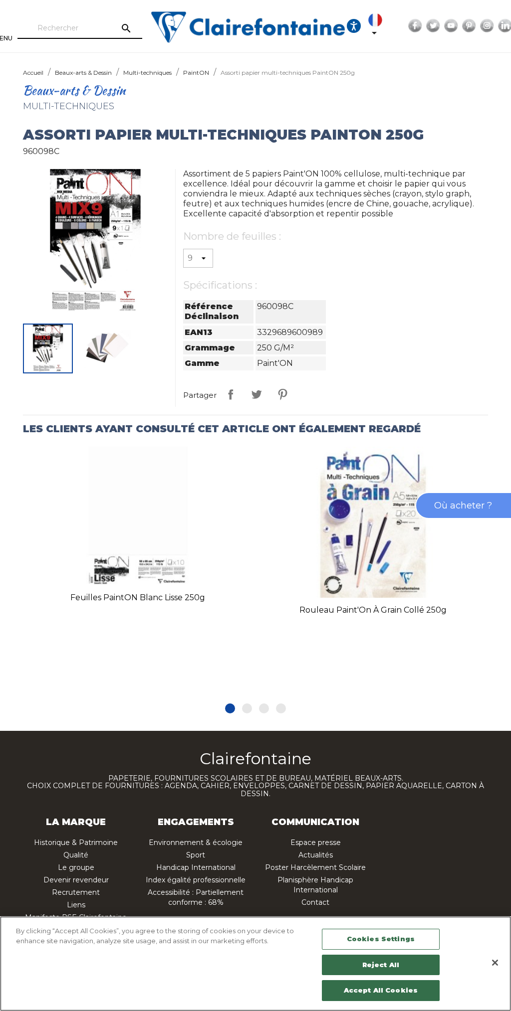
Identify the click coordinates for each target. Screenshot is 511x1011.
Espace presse (315, 842)
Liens (76, 904)
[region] (255, 963)
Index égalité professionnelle (196, 879)
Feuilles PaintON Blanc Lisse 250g (137, 597)
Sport (195, 854)
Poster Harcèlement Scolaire (315, 867)
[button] (230, 708)
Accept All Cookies (381, 990)
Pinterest (469, 26)
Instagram (487, 26)
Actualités (315, 854)
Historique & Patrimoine (76, 842)
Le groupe (76, 867)
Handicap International (196, 867)
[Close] (495, 963)
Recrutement (76, 892)
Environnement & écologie (196, 842)
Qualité (75, 854)
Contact (315, 902)
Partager (231, 394)
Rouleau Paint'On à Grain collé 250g (373, 610)
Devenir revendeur (76, 879)
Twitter (433, 26)
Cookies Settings (381, 939)
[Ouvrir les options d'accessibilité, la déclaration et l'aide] (354, 26)
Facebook (415, 26)
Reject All (380, 965)
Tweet (256, 394)
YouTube (451, 26)
